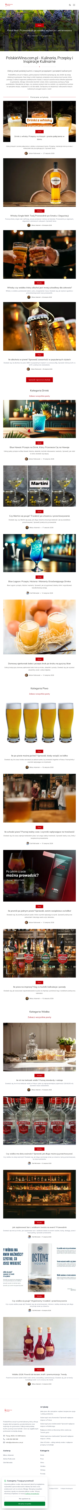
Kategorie (44, 1450)
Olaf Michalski (7, 1462)
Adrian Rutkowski (9, 1459)
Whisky (39, 211)
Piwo (39, 355)
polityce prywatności (32, 1494)
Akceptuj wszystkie (24, 1504)
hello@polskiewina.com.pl (14, 1442)
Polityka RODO (53, 1488)
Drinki (39, 131)
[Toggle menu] (74, 5)
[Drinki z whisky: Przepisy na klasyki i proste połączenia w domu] (39, 121)
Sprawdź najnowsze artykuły (39, 380)
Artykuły (44, 1407)
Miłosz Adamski (8, 1455)
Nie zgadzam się (24, 1499)
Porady (42, 1474)
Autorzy (6, 1450)
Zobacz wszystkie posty (39, 396)
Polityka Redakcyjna (67, 1488)
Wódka (39, 283)
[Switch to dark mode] (70, 5)
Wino (39, 25)
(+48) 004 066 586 (12, 1439)
